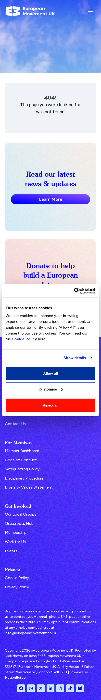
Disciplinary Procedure (24, 478)
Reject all (50, 405)
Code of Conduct (21, 460)
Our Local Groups (20, 514)
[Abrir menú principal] (90, 11)
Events (11, 551)
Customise (47, 389)
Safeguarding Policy (22, 469)
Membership (15, 532)
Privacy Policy (17, 587)
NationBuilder (16, 677)
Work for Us (15, 541)
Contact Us (15, 423)
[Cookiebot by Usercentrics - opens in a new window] (73, 291)
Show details (74, 358)
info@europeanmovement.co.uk (30, 633)
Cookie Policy (24, 339)
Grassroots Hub (19, 523)
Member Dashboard (22, 450)
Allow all (50, 373)
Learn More (50, 199)
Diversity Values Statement (29, 487)
